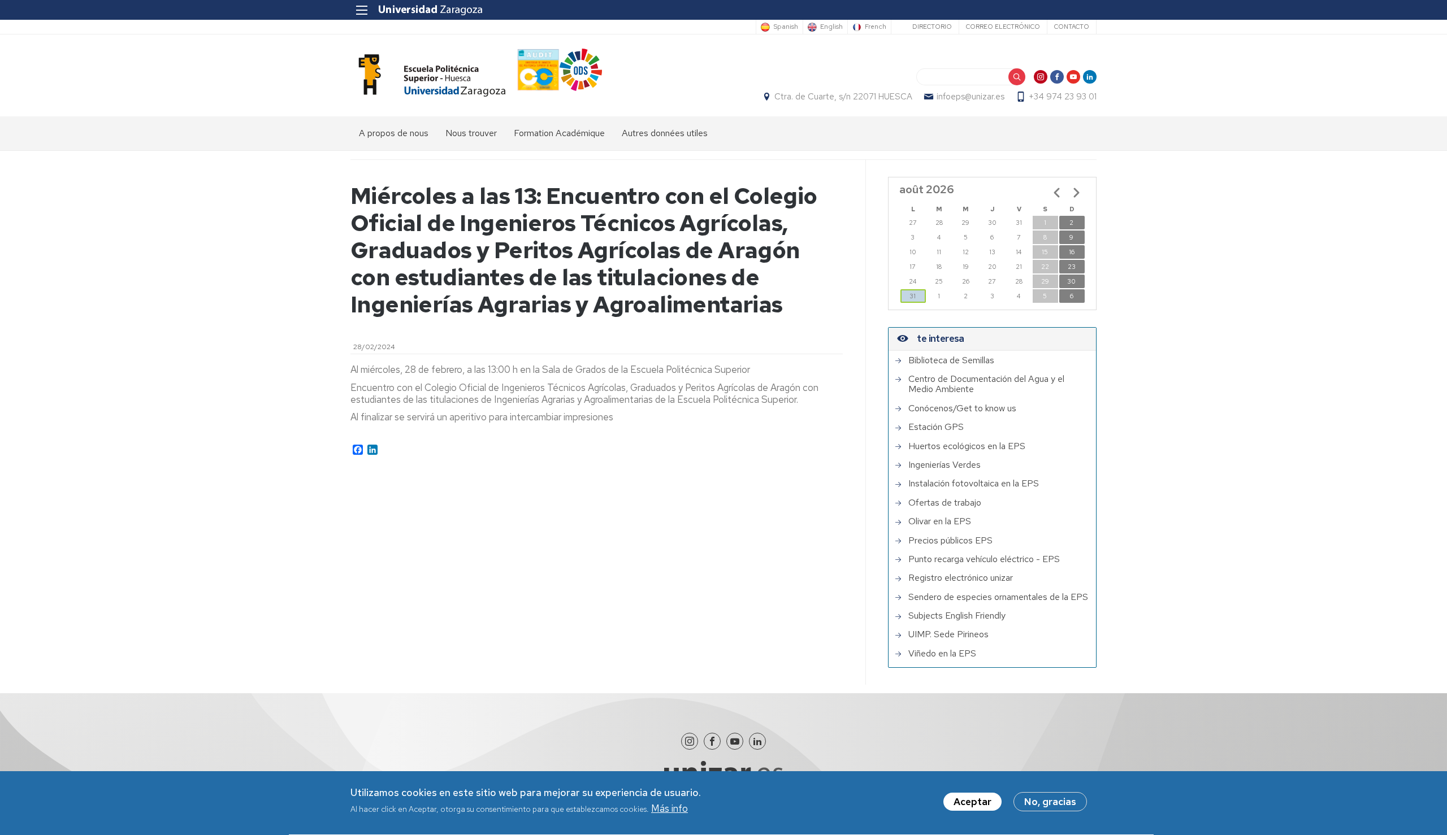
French (875, 27)
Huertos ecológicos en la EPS (966, 446)
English (831, 27)
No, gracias (1050, 801)
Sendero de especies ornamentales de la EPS (998, 597)
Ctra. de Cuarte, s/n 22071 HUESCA (843, 96)
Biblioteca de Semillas (951, 360)
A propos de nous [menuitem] (393, 133)
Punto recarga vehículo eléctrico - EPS (984, 559)
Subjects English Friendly (957, 616)
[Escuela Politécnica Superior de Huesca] (427, 75)
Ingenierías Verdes (944, 465)
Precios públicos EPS (950, 541)
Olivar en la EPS (939, 521)
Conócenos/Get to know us (962, 408)
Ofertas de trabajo (944, 503)
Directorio (932, 27)
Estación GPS (936, 427)
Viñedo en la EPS (942, 654)
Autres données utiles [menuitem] (665, 133)
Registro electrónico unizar (960, 578)
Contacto (1071, 27)
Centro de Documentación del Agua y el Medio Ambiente (986, 384)
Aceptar (972, 801)
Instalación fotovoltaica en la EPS (973, 484)
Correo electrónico (1003, 27)
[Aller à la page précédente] (1057, 192)
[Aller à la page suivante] (1076, 192)
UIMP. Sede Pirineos (948, 634)
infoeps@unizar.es (970, 96)
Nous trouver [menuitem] (471, 133)
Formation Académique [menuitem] (559, 133)
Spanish (785, 27)
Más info (669, 809)
